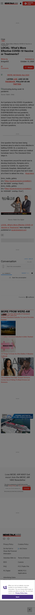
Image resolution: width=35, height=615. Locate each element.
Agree (17, 597)
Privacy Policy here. (21, 593)
